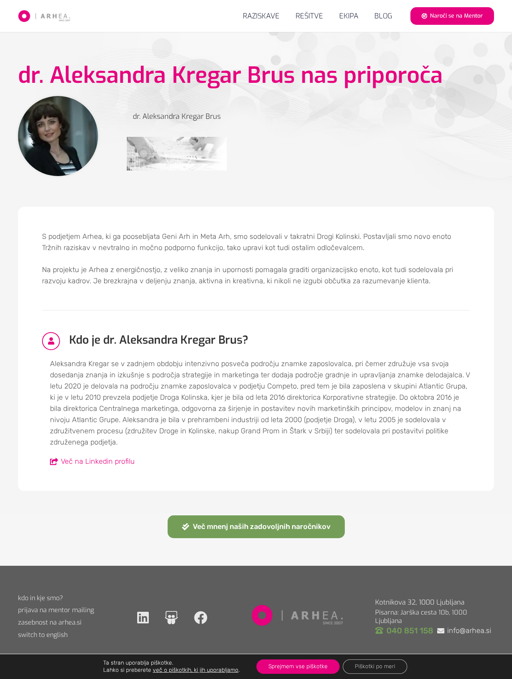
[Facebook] (200, 617)
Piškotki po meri (375, 666)
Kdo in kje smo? (40, 598)
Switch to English (43, 635)
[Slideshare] (171, 617)
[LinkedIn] (143, 617)
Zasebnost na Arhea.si (50, 622)
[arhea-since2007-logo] (44, 16)
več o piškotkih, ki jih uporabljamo (195, 670)
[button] (329, 16)
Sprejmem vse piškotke (298, 666)
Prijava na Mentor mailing (56, 610)
